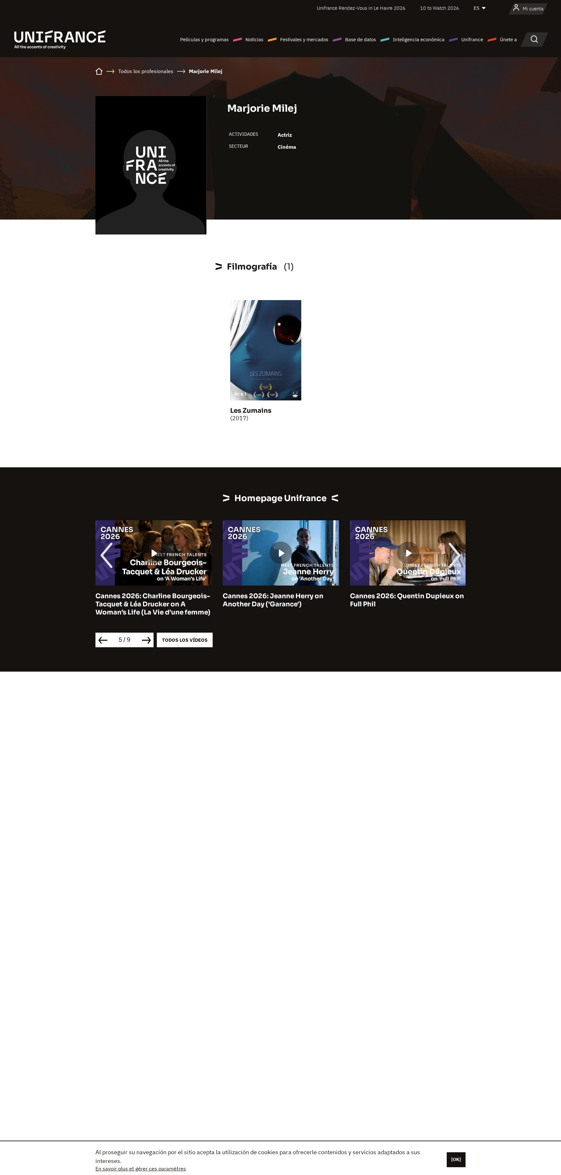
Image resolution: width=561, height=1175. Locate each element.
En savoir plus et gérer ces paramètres (140, 1168)
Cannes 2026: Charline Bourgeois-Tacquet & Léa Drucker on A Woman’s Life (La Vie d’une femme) (152, 604)
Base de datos (360, 39)
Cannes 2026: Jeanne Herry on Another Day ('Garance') (273, 600)
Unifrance (472, 39)
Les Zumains (250, 411)
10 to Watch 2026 (439, 8)
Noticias (254, 39)
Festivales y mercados (304, 39)
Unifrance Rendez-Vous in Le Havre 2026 (361, 8)
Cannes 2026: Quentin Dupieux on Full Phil (407, 600)
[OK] (456, 1159)
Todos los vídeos (184, 640)
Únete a (508, 39)
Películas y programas (204, 39)
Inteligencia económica (418, 39)
